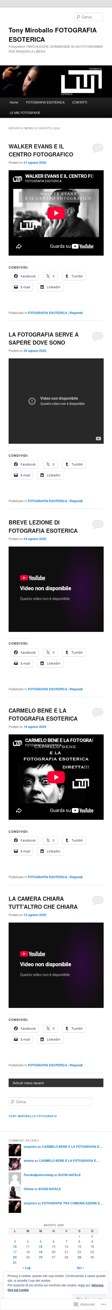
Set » (80, 1267)
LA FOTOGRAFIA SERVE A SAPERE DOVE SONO (44, 338)
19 (40, 1252)
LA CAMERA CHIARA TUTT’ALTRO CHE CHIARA (43, 903)
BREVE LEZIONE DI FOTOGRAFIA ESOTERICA (43, 526)
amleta (29, 1160)
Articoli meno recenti (28, 1082)
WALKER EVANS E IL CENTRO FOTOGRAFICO (41, 150)
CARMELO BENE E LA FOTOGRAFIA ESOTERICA (43, 714)
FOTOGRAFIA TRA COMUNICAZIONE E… (72, 1203)
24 (15, 1257)
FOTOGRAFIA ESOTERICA (45, 102)
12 (40, 1246)
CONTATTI (79, 102)
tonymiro (30, 1146)
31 (15, 1262)
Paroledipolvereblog (38, 1174)
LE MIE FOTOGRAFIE (25, 112)
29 (79, 1257)
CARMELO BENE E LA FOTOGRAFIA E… (72, 1146)
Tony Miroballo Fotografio (33, 1116)
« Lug (26, 1267)
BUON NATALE (69, 1174)
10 (15, 1246)
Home (14, 102)
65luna (29, 1188)
